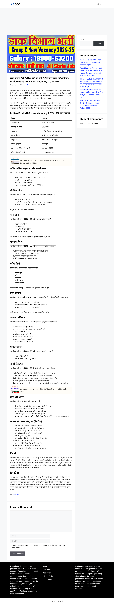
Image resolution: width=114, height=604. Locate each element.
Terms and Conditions (51, 579)
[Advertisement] (57, 20)
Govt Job (16, 494)
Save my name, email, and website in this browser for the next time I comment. (39, 546)
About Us (46, 566)
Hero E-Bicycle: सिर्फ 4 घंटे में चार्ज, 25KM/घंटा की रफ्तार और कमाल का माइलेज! (90, 62)
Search (83, 39)
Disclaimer (47, 573)
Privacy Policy (48, 576)
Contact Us (47, 570)
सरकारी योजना (98, 4)
